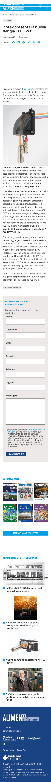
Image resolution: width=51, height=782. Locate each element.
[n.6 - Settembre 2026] (10, 492)
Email (9, 343)
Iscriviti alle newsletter (12, 731)
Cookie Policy (21, 750)
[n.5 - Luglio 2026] (25, 492)
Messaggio (12, 396)
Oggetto (11, 382)
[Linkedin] (22, 738)
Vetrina (7, 20)
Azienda (10, 356)
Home (5, 15)
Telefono (10, 369)
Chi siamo (7, 727)
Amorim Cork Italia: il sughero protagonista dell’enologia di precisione (22, 625)
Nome (9, 316)
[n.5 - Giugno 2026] (25, 513)
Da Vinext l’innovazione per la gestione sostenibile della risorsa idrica (25, 697)
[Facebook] (18, 738)
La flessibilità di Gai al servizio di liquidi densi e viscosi (24, 590)
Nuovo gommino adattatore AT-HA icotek (25, 661)
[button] (40, 7)
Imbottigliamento (12, 287)
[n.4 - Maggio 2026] (41, 492)
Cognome (11, 330)
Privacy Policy (8, 750)
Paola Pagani (24, 37)
